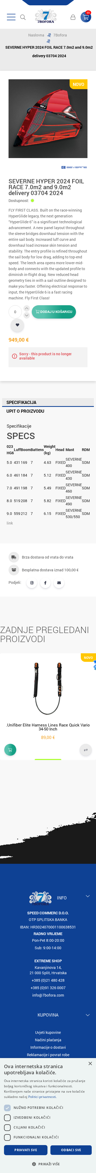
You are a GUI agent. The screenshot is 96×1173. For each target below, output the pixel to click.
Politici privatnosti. (42, 1096)
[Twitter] (31, 582)
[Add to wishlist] (17, 325)
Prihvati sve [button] (25, 1150)
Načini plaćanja (48, 1039)
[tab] (48, 402)
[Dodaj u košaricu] (10, 750)
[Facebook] (45, 582)
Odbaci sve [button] (71, 1150)
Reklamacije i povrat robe (48, 1054)
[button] (48, 1164)
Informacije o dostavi (48, 1047)
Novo (78, 84)
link (10, 523)
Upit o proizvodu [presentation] (25, 411)
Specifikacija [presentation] (21, 402)
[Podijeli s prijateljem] (59, 582)
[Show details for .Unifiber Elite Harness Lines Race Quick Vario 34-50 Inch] (48, 688)
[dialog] (48, 1115)
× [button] (90, 1064)
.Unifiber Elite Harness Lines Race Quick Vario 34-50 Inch (48, 727)
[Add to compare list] (86, 750)
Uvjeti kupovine (48, 1032)
